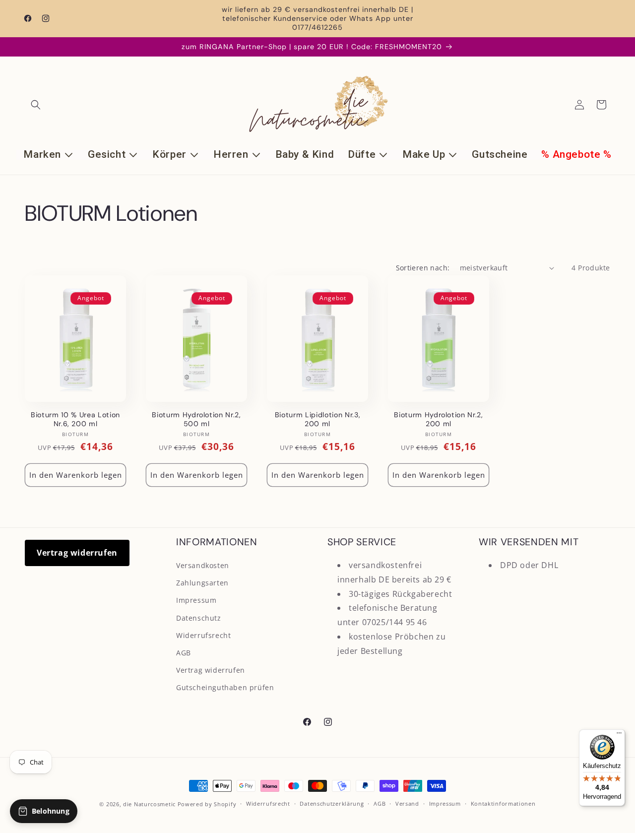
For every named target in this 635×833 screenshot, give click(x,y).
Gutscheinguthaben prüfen (225, 687)
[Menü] (619, 735)
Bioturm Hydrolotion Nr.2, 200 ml (438, 419)
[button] (36, 105)
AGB (183, 652)
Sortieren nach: (423, 267)
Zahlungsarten (202, 582)
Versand (407, 803)
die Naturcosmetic (149, 804)
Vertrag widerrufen (77, 552)
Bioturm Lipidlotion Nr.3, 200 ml (318, 419)
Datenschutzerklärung (332, 803)
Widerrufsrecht (203, 635)
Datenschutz (198, 618)
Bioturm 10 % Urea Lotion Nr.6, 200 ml (75, 419)
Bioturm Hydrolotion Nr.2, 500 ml (196, 419)
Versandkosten (202, 565)
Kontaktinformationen (503, 803)
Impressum (196, 600)
